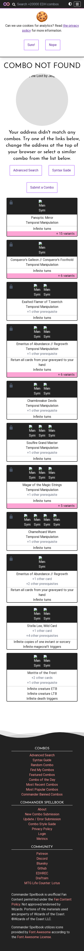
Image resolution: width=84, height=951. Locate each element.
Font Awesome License (34, 937)
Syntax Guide (61, 170)
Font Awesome (40, 932)
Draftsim (42, 878)
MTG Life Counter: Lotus (42, 883)
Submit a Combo (42, 187)
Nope (53, 45)
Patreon (42, 854)
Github (42, 868)
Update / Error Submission (42, 819)
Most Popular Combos (42, 789)
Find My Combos (42, 770)
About (42, 809)
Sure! (31, 45)
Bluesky (42, 863)
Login (42, 834)
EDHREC (42, 873)
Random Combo (42, 765)
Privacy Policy (42, 829)
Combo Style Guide (42, 824)
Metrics (42, 839)
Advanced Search (25, 170)
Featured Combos (42, 775)
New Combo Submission (42, 814)
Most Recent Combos (42, 785)
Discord (42, 858)
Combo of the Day (42, 780)
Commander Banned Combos (42, 794)
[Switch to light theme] (70, 4)
